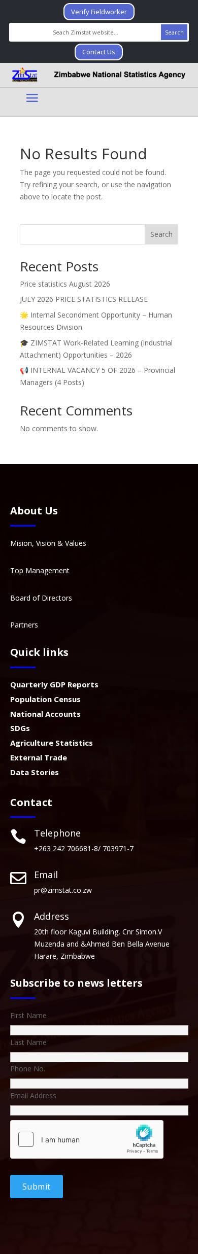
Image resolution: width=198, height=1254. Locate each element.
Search (161, 234)
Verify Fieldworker (99, 11)
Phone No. (27, 1068)
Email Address (33, 1095)
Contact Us (98, 51)
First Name (28, 1015)
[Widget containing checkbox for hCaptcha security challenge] (86, 1139)
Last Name (28, 1042)
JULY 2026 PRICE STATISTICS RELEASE (84, 299)
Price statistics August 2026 (65, 284)
